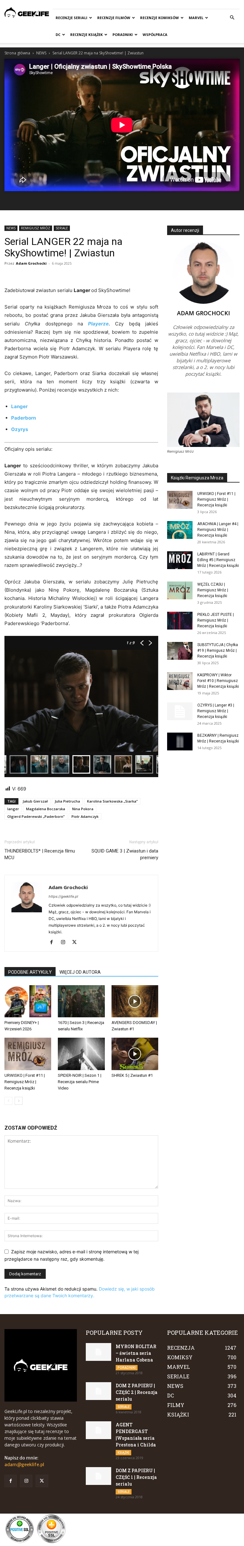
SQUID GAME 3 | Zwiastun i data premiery (125, 854)
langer (13, 808)
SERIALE (62, 228)
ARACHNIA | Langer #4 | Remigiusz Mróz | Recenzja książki (217, 530)
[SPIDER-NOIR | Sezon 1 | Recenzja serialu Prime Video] (81, 1054)
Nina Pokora (82, 808)
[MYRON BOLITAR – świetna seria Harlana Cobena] (98, 1352)
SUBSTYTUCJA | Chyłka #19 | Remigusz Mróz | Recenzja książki (217, 650)
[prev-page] (8, 1101)
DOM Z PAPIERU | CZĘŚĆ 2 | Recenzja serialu (137, 1392)
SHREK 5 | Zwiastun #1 (132, 1075)
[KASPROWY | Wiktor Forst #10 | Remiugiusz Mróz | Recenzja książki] (180, 681)
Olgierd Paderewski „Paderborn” (35, 816)
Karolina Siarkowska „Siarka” (112, 801)
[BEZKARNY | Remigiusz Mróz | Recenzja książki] (180, 741)
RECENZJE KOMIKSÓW (159, 17)
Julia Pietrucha (67, 801)
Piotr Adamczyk (84, 816)
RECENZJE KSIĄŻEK (86, 34)
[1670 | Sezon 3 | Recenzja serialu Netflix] (81, 1001)
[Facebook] (54, 942)
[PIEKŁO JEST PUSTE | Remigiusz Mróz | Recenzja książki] (180, 621)
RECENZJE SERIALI (71, 17)
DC (58, 34)
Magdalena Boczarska (45, 808)
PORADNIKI (122, 34)
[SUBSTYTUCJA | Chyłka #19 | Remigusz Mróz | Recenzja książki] (180, 651)
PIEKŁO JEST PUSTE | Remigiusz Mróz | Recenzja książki (215, 620)
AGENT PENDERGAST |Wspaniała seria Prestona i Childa (136, 1435)
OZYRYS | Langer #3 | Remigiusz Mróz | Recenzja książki (215, 711)
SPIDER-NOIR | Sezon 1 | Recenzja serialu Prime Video (79, 1081)
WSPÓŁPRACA (155, 34)
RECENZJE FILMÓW (113, 17)
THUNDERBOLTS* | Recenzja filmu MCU (39, 854)
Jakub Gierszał (35, 801)
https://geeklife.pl (63, 896)
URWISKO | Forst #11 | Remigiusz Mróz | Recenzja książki (24, 1081)
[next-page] (19, 1101)
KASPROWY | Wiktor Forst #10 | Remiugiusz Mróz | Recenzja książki (218, 681)
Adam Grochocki (31, 263)
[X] (76, 942)
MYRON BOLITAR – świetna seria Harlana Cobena (136, 1353)
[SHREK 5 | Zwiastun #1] (135, 1054)
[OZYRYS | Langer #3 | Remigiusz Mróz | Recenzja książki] (180, 711)
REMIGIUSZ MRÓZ (35, 228)
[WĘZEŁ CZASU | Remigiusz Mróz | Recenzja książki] (180, 590)
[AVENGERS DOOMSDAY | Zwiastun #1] (135, 1001)
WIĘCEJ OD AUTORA (80, 972)
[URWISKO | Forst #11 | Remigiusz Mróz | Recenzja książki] (27, 1054)
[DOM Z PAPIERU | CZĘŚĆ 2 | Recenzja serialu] (98, 1391)
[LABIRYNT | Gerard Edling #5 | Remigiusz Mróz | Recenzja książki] (180, 560)
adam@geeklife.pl (24, 1464)
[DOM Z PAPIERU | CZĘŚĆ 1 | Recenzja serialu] (98, 1476)
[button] (232, 18)
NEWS (41, 53)
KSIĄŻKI (123, 1452)
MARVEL (196, 17)
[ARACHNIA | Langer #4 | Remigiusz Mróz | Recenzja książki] (180, 530)
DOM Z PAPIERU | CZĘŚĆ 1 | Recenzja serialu (136, 1477)
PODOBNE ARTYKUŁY (30, 972)
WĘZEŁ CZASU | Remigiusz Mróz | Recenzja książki (212, 590)
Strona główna (17, 53)
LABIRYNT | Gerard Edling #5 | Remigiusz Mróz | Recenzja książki (218, 560)
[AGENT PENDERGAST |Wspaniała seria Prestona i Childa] (98, 1430)
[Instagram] (65, 942)
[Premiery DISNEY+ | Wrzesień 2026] (27, 1001)
